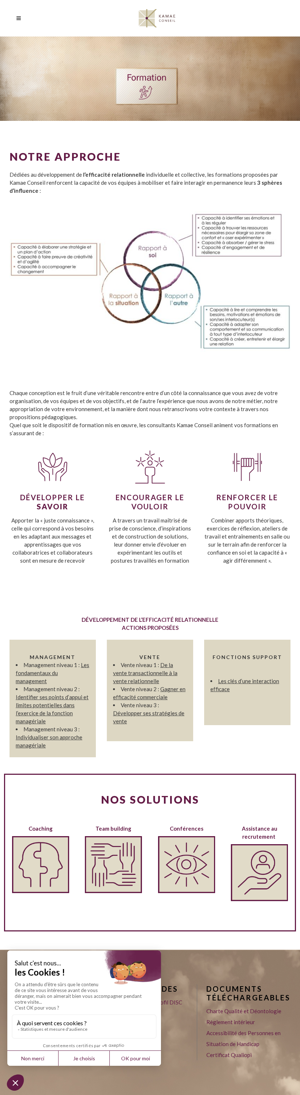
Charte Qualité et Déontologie (243, 1011)
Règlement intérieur (230, 1022)
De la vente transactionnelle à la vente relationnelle (145, 673)
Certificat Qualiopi (229, 1055)
